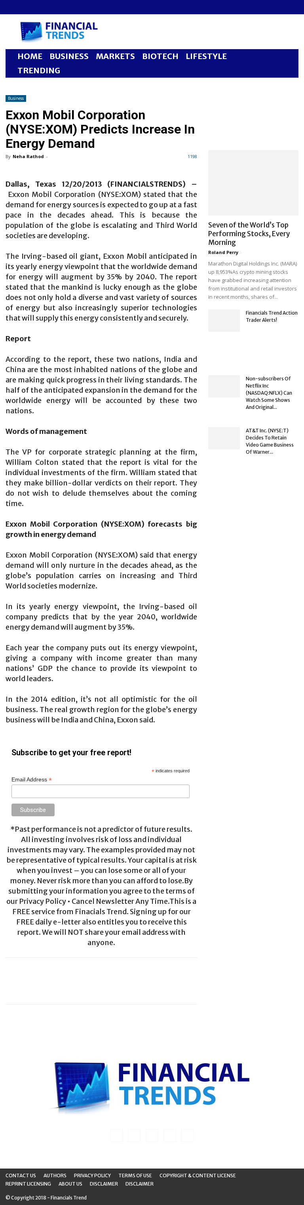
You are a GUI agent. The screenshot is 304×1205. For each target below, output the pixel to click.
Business (16, 98)
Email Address (31, 779)
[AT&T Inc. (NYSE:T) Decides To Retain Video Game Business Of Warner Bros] (224, 438)
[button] (288, 56)
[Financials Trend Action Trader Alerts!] (224, 320)
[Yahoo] (64, 7)
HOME (29, 56)
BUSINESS (69, 56)
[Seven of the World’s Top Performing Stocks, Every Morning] (253, 183)
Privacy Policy (92, 1175)
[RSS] (38, 7)
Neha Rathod (28, 156)
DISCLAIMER (139, 1184)
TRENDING (38, 70)
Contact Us (21, 1175)
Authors (55, 1175)
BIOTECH (160, 56)
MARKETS (115, 56)
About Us (70, 1184)
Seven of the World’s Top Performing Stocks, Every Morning (249, 234)
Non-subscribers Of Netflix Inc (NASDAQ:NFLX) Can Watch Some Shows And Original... (269, 393)
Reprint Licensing (28, 1184)
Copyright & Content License (198, 1175)
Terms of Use (135, 1175)
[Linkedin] (24, 7)
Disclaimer (104, 1184)
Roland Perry (223, 252)
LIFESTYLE (206, 56)
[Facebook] (11, 7)
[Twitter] (51, 7)
